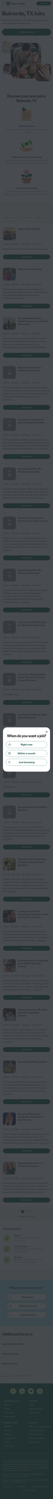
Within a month (26, 753)
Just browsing (26, 762)
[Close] (47, 732)
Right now (26, 744)
